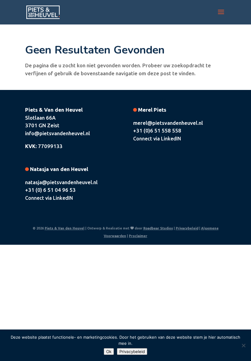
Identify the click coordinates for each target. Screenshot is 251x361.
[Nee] (243, 345)
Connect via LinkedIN (157, 138)
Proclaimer (138, 236)
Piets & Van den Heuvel (64, 228)
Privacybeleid (187, 228)
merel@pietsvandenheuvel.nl (168, 123)
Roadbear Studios (158, 228)
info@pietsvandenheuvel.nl (57, 133)
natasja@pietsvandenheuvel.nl (61, 182)
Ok (108, 351)
